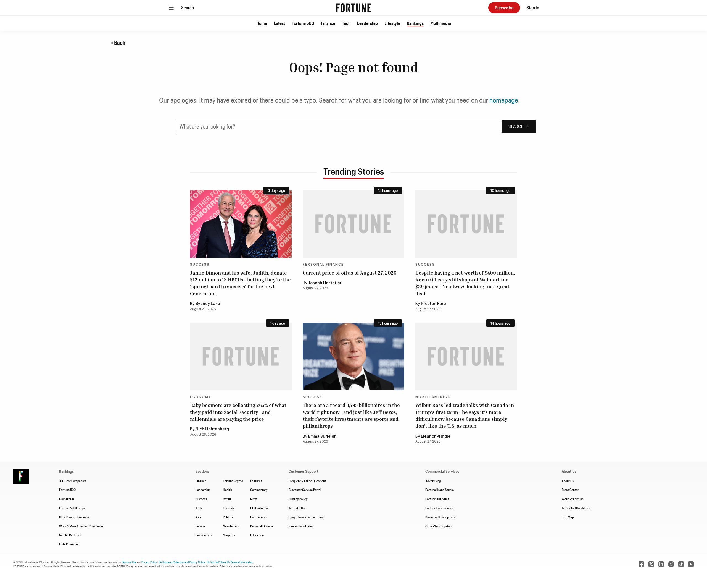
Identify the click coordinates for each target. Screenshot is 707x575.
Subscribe (504, 7)
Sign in (533, 7)
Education (257, 535)
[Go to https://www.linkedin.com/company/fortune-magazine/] (661, 564)
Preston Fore (433, 304)
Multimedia (440, 23)
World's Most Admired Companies (81, 526)
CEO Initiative (259, 508)
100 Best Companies (72, 481)
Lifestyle (392, 23)
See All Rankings (70, 535)
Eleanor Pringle (435, 436)
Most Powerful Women (74, 517)
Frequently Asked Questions (307, 481)
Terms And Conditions (576, 508)
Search (187, 7)
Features (256, 481)
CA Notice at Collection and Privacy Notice (182, 562)
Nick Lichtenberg (212, 429)
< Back (117, 42)
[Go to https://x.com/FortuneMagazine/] (651, 564)
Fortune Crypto (233, 481)
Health (227, 490)
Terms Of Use (297, 508)
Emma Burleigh (322, 436)
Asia (198, 517)
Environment (204, 535)
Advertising (433, 481)
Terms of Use (129, 562)
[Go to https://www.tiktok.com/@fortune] (681, 564)
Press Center (570, 490)
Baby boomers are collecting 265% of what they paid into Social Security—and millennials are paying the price (238, 412)
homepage (503, 100)
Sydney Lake (208, 304)
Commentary (259, 490)
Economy (200, 397)
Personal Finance (323, 264)
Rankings (415, 23)
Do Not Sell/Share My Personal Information (230, 562)
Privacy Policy (298, 499)
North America (432, 397)
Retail (227, 499)
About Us (568, 481)
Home (261, 23)
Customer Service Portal (305, 490)
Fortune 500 (303, 23)
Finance (328, 23)
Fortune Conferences (439, 508)
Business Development (440, 517)
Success (200, 264)
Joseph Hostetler (325, 283)
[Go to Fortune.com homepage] (353, 7)
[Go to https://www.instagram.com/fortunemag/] (671, 564)
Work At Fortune (573, 499)
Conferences (258, 517)
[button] (261, 23)
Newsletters (231, 526)
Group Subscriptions (439, 526)
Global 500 (66, 499)
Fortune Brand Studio (439, 490)
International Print (301, 526)
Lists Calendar (68, 544)
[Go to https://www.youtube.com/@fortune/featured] (691, 564)
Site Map (568, 517)
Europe (200, 526)
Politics (228, 517)
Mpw (253, 499)
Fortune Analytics (437, 499)
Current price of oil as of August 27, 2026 (349, 273)
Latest (279, 23)
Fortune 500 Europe (72, 508)
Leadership (367, 23)
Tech (346, 23)
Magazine (229, 535)
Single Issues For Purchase (306, 517)
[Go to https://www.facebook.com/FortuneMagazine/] (641, 564)
